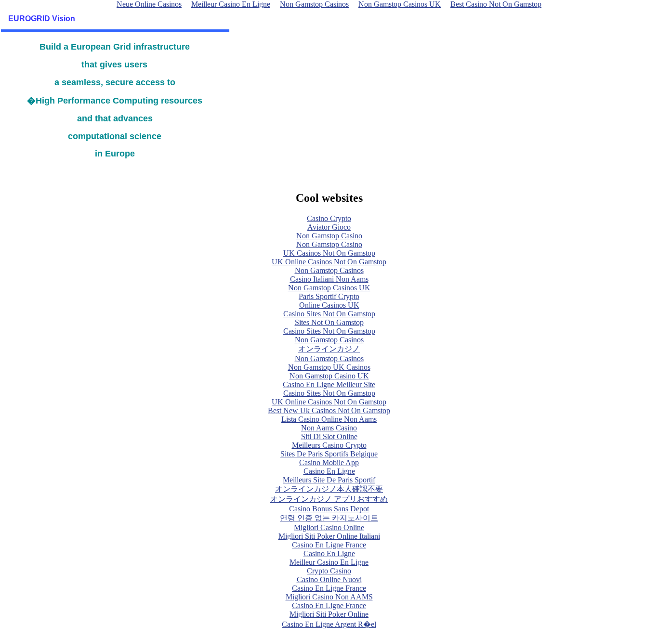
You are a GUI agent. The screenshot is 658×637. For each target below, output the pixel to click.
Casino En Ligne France (329, 545)
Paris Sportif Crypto (329, 296)
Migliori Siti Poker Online (329, 614)
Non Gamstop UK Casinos (329, 367)
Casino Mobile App (329, 462)
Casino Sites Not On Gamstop (329, 314)
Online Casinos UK (329, 305)
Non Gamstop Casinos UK (329, 288)
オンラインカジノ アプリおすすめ (329, 499)
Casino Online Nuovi (329, 579)
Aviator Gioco (329, 227)
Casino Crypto (329, 218)
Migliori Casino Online (329, 527)
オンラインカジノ (329, 349)
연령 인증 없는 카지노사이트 (329, 518)
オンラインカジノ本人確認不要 (329, 489)
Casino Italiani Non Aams (329, 279)
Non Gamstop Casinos (329, 270)
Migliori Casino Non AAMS (329, 597)
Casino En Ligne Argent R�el (329, 624)
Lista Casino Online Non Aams (329, 419)
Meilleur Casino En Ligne (329, 562)
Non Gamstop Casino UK (329, 376)
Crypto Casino (329, 571)
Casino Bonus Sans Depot (329, 509)
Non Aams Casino (329, 428)
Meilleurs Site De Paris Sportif (329, 480)
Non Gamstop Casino (329, 236)
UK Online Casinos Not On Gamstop (329, 262)
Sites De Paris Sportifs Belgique (329, 454)
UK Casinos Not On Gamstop (329, 253)
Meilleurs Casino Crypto (329, 445)
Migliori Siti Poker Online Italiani (329, 536)
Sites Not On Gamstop (329, 322)
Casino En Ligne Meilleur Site (329, 384)
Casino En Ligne (329, 471)
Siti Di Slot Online (329, 436)
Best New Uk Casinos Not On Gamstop (329, 410)
